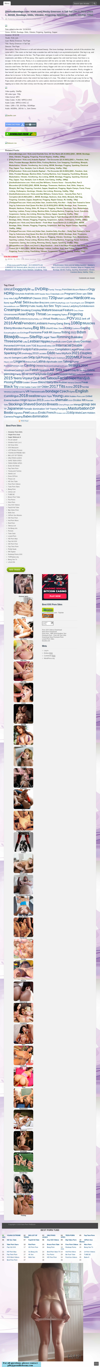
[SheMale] (23, 1065)
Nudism (16, 400)
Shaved (29, 404)
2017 (53, 386)
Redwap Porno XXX (15, 554)
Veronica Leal (9, 392)
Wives (89, 374)
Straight (74, 365)
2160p (70, 412)
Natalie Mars (44, 294)
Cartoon (51, 350)
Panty (18, 374)
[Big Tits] (23, 744)
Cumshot (11, 318)
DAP (50, 374)
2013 (40, 400)
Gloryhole (19, 294)
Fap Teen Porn (13, 468)
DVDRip (41, 289)
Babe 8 (86, 1257)
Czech (64, 391)
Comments (49, 656)
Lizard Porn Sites (48, 639)
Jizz (45, 306)
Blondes (17, 328)
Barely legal (9, 303)
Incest (87, 357)
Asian (22, 314)
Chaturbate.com (57, 294)
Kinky (68, 328)
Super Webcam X (14, 437)
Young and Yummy (14, 471)
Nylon (43, 396)
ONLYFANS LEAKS (15, 458)
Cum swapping (53, 314)
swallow (34, 396)
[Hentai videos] (23, 958)
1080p (76, 323)
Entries (48, 653)
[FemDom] (23, 1193)
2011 (45, 298)
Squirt (67, 370)
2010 (35, 353)
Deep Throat (36, 314)
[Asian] (23, 702)
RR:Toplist (11, 552)
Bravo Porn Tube (14, 497)
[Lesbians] (23, 1022)
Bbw (56, 382)
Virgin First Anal (14, 435)
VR (28, 391)
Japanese (15, 408)
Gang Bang (63, 323)
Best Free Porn (12, 1260)
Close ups (81, 293)
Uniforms (23, 319)
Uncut (8, 289)
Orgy (91, 289)
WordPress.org (49, 658)
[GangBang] (23, 872)
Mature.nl (83, 289)
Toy (15, 386)
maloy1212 (19, 19)
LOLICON (11, 562)
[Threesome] (23, 1107)
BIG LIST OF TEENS (15, 455)
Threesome (13, 341)
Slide (90, 293)
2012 (78, 318)
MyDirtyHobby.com (35, 319)
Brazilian (34, 302)
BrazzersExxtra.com (46, 346)
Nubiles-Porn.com (77, 396)
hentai (85, 386)
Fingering (53, 259)
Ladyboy (74, 306)
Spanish (44, 370)
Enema (7, 400)
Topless (64, 314)
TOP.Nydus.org (13, 557)
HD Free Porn (13, 518)
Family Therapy (55, 290)
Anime (69, 387)
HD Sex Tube (13, 481)
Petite (18, 382)
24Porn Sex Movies (15, 515)
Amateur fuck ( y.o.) (14, 442)
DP (92, 408)
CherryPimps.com (66, 405)
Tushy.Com (81, 374)
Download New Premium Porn (53, 637)
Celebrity (65, 306)
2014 (84, 365)
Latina (40, 361)
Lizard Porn (12, 536)
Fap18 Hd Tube (13, 507)
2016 (8, 323)
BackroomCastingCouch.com (56, 366)
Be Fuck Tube (70, 1254)
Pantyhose (40, 374)
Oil (19, 353)
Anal (17, 322)
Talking (67, 361)
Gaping (85, 328)
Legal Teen (49, 337)
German (85, 341)
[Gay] (23, 894)
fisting (65, 332)
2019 (77, 386)
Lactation (43, 353)
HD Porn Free (13, 544)
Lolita (25, 342)
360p (92, 298)
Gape (72, 378)
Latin (25, 357)
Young (57, 396)
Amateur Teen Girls (15, 432)
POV (71, 318)
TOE (33, 345)
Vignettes (18, 413)
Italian (72, 374)
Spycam (32, 400)
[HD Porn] (23, 638)
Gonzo (41, 404)
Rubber (63, 382)
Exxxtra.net (46, 641)
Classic (37, 298)
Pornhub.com (58, 341)
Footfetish (76, 328)
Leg (65, 259)
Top (96, 1364)
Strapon (89, 302)
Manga (77, 404)
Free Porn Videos (14, 484)
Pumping (62, 408)
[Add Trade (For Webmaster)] (15, 572)
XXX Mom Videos (13, 1257)
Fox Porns (11, 500)
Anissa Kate (31, 362)
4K (50, 332)
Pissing (9, 382)
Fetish (34, 370)
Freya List (11, 479)
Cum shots (73, 341)
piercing (9, 374)
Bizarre (76, 289)
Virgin (23, 400)
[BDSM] (23, 723)
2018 (23, 395)
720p (22, 259)
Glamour (57, 332)
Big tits (39, 327)
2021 (18, 259)
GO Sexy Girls (13, 445)
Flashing (28, 328)
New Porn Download (49, 632)
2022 (73, 332)
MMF (60, 298)
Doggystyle (22, 289)
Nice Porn (11, 502)
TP (5, 409)
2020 (69, 357)
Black (8, 386)
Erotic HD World (13, 466)
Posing (45, 357)
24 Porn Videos (89, 1252)
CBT (39, 387)
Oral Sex (39, 378)
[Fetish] (23, 851)
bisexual (57, 310)
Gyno (72, 391)
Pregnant (69, 293)
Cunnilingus (11, 396)
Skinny (24, 306)
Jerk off (86, 318)
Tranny (53, 409)
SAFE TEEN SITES (14, 461)
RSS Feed (24, 421)
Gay (73, 370)
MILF (78, 357)
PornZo (10, 531)
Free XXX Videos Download (52, 630)
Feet (26, 412)
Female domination (34, 408)
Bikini (41, 382)
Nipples (45, 341)
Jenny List (11, 492)
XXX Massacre (13, 448)
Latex (66, 396)
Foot (45, 332)
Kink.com (25, 345)
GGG (70, 400)
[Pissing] (23, 680)
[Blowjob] (23, 766)
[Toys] (23, 808)
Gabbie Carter (30, 387)
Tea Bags (83, 370)
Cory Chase (78, 310)
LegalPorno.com (80, 349)
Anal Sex (21, 302)
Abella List (11, 474)
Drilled (89, 396)
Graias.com (61, 413)
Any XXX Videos (14, 505)
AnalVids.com (32, 293)
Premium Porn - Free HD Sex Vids (54, 635)
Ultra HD (7, 358)
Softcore (34, 413)
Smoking (26, 310)
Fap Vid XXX (12, 541)
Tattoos (51, 378)
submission (61, 374)
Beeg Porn (12, 489)
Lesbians (41, 323)
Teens (17, 378)
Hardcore (82, 297)
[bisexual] (23, 1129)
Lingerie (19, 361)
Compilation (62, 349)
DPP (17, 345)
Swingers (16, 357)
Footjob (26, 349)
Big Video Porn (13, 510)
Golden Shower (30, 382)
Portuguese (24, 337)
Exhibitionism (86, 306)
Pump (75, 361)
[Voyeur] (23, 979)
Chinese (39, 365)
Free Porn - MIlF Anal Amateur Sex (54, 633)
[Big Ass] (23, 659)
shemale (61, 400)
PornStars (67, 289)
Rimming (63, 337)
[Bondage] (23, 1150)
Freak (85, 382)
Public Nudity (36, 306)
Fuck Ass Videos (71, 1257)
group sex (88, 404)
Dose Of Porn (13, 476)
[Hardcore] (23, 936)
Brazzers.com (47, 302)
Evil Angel (24, 333)
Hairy (49, 382)
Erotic (42, 412)
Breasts (52, 404)
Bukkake (77, 337)
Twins (58, 353)
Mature (47, 310)
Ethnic (91, 370)
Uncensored (11, 314)
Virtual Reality (51, 318)
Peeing (52, 323)
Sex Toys (55, 306)
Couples (86, 353)
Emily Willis (8, 298)
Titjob (49, 396)
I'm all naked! (12, 440)
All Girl (29, 374)
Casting (29, 365)
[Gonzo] (23, 915)
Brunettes (41, 349)
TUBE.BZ (11, 494)
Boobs (8, 412)
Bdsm (27, 259)
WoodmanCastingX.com (16, 370)
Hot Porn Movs (13, 520)
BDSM (10, 259)
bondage (33, 259)
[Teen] (23, 1086)
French (51, 412)
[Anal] (23, 616)
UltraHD (49, 328)
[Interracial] (23, 1000)
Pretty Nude (12, 549)
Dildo (39, 259)
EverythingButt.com (12, 333)
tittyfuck (66, 353)
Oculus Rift (79, 400)
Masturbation (79, 408)
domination (46, 259)
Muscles (89, 323)
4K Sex (30, 1254)
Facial (62, 378)
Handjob (83, 378)
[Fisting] (23, 1214)
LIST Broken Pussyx (15, 450)
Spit (37, 357)
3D (23, 374)
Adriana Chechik (74, 383)
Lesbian (34, 341)
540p (31, 357)
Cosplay (36, 310)
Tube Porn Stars (14, 487)
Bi (77, 370)
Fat (34, 349)
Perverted (9, 345)
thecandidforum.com (11, 306)
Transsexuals (37, 391)
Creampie (12, 310)
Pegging (18, 416)
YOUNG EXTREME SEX (16, 453)
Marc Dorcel (59, 328)
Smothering (26, 353)
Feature (68, 310)
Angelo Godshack (57, 358)
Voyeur (27, 378)
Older (45, 386)
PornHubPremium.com (14, 366)
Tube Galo (11, 533)
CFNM (21, 387)
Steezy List (12, 526)
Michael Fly (20, 392)
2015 (8, 378)
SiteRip (70, 259)
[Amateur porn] (23, 584)
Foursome (35, 332)
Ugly (32, 290)
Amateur (25, 298)
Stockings (15, 404)
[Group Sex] (23, 1171)
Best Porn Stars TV (53, 1252)
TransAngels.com (77, 303)
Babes (27, 416)
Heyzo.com (8, 362)
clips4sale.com (54, 361)
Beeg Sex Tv (12, 559)
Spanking (77, 259)
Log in (46, 650)
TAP (47, 409)
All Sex (56, 369)
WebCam (81, 412)
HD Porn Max (13, 539)
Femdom (28, 323)
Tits (62, 386)
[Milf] (23, 1043)
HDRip (9, 293)
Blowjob (11, 336)
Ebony (8, 328)
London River (49, 400)
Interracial (63, 345)
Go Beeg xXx (12, 528)
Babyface (62, 319)
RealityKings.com (62, 303)
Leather (60, 259)
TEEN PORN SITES (15, 463)
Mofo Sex (11, 513)
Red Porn (11, 523)
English (81, 391)
